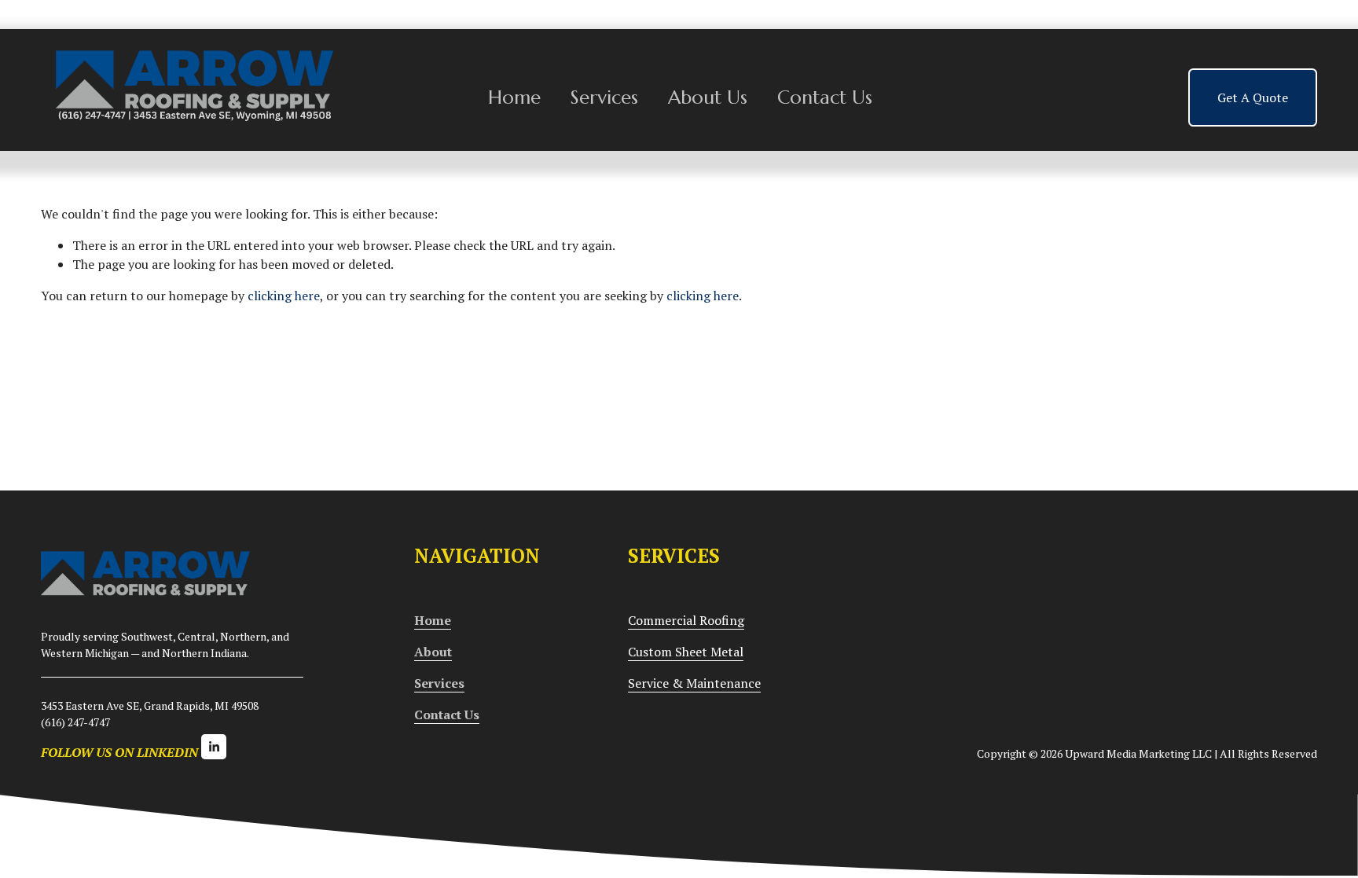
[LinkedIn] (213, 746)
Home (514, 97)
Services (604, 97)
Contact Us (824, 97)
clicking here (284, 295)
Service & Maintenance (694, 683)
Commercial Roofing (686, 620)
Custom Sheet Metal (685, 651)
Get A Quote (1252, 97)
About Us (707, 97)
